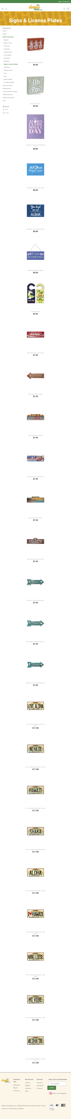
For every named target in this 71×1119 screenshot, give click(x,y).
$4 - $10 (5, 109)
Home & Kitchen (8, 85)
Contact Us (66, 1)
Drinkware (7, 46)
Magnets (6, 61)
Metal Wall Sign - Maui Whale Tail (35, 641)
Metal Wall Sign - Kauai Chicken (35, 600)
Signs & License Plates (11, 64)
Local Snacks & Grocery (10, 91)
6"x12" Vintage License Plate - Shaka (35, 849)
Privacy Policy (13, 1108)
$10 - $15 (5, 113)
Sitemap (21, 1108)
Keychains (7, 58)
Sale (4, 100)
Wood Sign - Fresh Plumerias (35, 270)
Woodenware (7, 88)
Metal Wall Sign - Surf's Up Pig (35, 476)
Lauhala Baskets (9, 82)
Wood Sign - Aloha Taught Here (35, 188)
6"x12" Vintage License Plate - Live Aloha (35, 725)
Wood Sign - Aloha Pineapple (35, 62)
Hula (5, 76)
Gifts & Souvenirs (8, 37)
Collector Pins (8, 52)
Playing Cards (8, 70)
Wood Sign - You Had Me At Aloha (35, 229)
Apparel (6, 40)
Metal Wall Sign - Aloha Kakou (35, 353)
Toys (5, 73)
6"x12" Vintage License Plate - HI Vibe (35, 1017)
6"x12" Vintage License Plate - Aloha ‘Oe (35, 1059)
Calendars (7, 49)
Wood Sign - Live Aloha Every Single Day (35, 145)
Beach (5, 31)
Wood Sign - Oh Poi (35, 103)
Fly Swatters (7, 55)
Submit (51, 1088)
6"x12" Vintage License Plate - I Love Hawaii (35, 933)
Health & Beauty (8, 94)
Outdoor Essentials (8, 97)
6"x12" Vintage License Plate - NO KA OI (35, 767)
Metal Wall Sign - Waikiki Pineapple (35, 683)
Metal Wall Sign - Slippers (35, 435)
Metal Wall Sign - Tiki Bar (35, 394)
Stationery (7, 67)
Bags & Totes (8, 43)
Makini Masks (8, 79)
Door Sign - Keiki (35, 311)
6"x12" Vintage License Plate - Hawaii (35, 808)
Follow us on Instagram (59, 1093)
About (60, 1)
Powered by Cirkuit (35, 1106)
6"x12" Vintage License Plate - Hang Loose (35, 975)
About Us (39, 1082)
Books (5, 34)
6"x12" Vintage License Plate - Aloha (35, 890)
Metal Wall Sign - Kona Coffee (35, 559)
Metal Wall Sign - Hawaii (35, 518)
